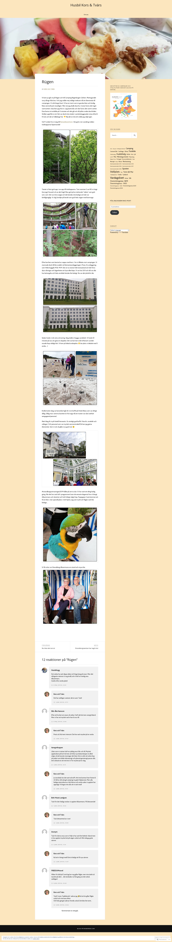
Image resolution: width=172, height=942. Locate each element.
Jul (135, 154)
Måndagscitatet (122, 157)
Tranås (120, 174)
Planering (131, 157)
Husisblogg (55, 670)
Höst (132, 154)
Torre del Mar (128, 172)
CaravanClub (113, 151)
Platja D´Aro (113, 159)
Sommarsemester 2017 (127, 166)
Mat (115, 157)
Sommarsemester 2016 (116, 166)
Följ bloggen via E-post (120, 200)
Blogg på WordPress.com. (86, 928)
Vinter (126, 178)
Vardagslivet (117, 177)
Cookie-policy (36, 938)
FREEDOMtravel (57, 871)
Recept (112, 161)
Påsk (133, 159)
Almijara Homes (121, 148)
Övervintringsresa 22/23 (129, 185)
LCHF (111, 157)
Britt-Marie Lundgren (59, 798)
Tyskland (125, 174)
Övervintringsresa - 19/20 (118, 183)
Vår (130, 178)
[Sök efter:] (123, 135)
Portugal (119, 159)
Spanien (125, 168)
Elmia (126, 151)
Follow (114, 212)
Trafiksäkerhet (113, 174)
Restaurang (127, 161)
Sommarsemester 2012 (116, 164)
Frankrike (132, 151)
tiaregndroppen (57, 748)
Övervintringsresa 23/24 (116, 188)
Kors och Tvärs (49, 89)
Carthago (121, 151)
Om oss (86, 14)
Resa (116, 161)
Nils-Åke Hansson (57, 711)
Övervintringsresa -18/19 (119, 181)
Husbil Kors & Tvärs (86, 5)
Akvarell (114, 148)
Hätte (128, 154)
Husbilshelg (121, 154)
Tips (121, 172)
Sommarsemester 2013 (128, 164)
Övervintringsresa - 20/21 (116, 185)
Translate (125, 232)
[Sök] (134, 135)
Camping (129, 148)
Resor (120, 161)
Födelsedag (113, 154)
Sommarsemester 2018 (115, 169)
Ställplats (115, 171)
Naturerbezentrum (66, 122)
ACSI (111, 148)
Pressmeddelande (127, 159)
